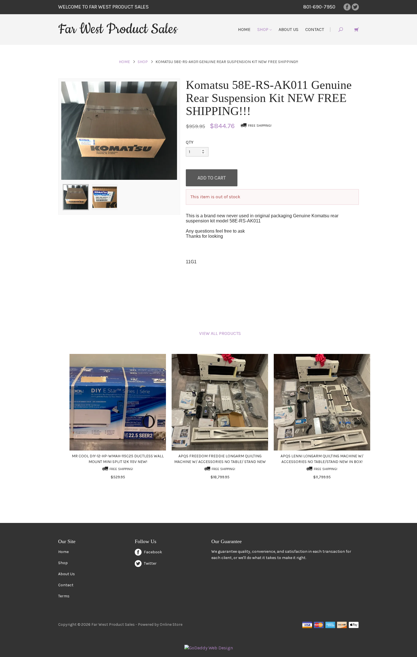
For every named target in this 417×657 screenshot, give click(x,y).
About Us (288, 29)
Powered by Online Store (160, 624)
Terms (64, 596)
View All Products (220, 333)
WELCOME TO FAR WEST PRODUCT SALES (103, 7)
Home (244, 29)
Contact (314, 29)
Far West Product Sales (117, 29)
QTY (189, 142)
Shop (263, 29)
